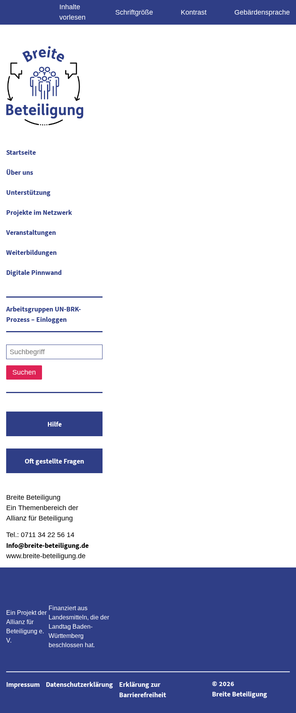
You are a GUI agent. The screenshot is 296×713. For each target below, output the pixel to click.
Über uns (19, 172)
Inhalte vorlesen (72, 12)
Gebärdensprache (262, 12)
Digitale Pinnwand (34, 272)
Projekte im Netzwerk (39, 212)
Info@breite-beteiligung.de (47, 545)
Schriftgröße (134, 12)
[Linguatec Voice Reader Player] (32, 11)
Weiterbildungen (31, 252)
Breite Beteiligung (239, 694)
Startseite (21, 152)
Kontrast (194, 12)
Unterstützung (28, 192)
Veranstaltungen (31, 232)
